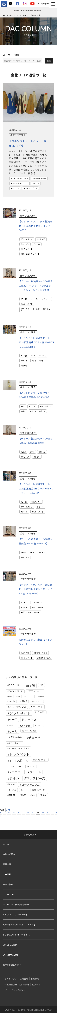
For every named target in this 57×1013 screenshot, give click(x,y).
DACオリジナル (16, 691)
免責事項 (36, 984)
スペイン (25, 244)
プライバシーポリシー (15, 990)
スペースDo (8, 894)
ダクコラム (13, 15)
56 (28, 812)
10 (9, 812)
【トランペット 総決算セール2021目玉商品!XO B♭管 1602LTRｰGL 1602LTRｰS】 (36, 342)
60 (48, 812)
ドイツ (37, 457)
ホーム (6, 844)
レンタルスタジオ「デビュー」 (17, 934)
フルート (35, 772)
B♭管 (24, 299)
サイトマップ (11, 978)
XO (33, 355)
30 (19, 812)
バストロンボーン (38, 411)
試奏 (33, 795)
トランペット (27, 249)
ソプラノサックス (29, 731)
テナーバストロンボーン (18, 748)
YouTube (11, 701)
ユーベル (12, 790)
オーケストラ (27, 506)
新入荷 (23, 795)
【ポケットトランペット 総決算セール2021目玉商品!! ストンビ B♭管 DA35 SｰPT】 (35, 589)
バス (24, 411)
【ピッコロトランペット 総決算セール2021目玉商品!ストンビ (35, 226)
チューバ (46, 299)
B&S (24, 452)
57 (33, 812)
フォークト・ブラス (20, 183)
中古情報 (7, 874)
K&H (10, 696)
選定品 (43, 795)
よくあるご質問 (10, 944)
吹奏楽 (24, 365)
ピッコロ (31, 766)
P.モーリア (29, 696)
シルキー (11, 725)
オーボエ (37, 707)
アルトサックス (17, 706)
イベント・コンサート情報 (15, 914)
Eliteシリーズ (27, 239)
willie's (41, 696)
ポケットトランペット (31, 612)
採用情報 (35, 978)
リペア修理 (8, 884)
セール (37, 244)
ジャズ (43, 355)
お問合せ (24, 978)
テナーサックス (15, 743)
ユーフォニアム (30, 784)
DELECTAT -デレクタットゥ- (16, 904)
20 (14, 812)
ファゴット (16, 772)
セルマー (39, 725)
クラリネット (20, 712)
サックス (30, 719)
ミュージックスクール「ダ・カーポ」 (20, 924)
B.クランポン (15, 685)
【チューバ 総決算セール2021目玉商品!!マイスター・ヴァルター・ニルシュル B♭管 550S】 (36, 285)
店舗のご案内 (9, 854)
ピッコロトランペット (31, 254)
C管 (32, 452)
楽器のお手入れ (44, 658)
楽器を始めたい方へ (12, 964)
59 (43, 812)
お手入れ (25, 653)
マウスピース (35, 778)
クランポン (40, 712)
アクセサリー (37, 701)
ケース (13, 719)
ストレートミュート (20, 178)
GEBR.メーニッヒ (35, 691)
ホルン (36, 183)
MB (19, 696)
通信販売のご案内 (11, 954)
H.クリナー (36, 502)
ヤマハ (12, 784)
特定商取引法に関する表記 (17, 984)
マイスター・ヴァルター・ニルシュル (35, 310)
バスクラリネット (40, 760)
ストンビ (41, 239)
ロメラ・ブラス (31, 188)
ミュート (15, 188)
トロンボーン (46, 406)
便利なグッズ (39, 790)
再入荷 (12, 795)
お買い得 (24, 701)
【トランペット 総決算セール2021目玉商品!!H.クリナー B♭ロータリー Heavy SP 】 (36, 488)
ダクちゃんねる (40, 178)
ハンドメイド (27, 304)
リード (24, 789)
